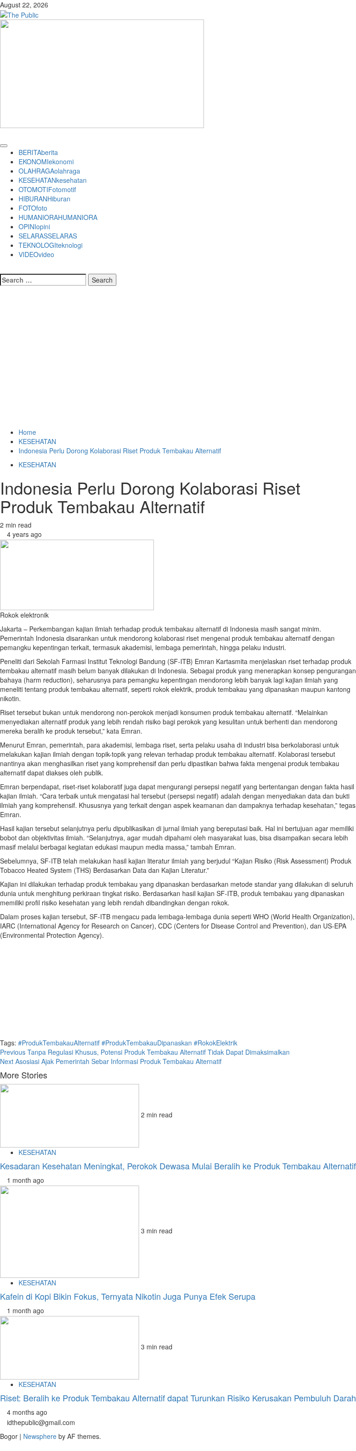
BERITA (38, 152)
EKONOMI (46, 161)
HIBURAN (44, 198)
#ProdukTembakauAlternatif (59, 1042)
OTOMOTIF (47, 189)
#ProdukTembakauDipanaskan (147, 1042)
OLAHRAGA (49, 170)
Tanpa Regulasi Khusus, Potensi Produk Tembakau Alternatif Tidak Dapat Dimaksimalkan (145, 1052)
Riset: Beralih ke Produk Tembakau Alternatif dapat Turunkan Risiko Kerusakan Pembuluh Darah (178, 1398)
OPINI (34, 226)
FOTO (33, 208)
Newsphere (40, 1436)
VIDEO (36, 254)
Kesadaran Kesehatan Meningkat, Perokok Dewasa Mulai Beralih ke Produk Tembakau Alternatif (178, 1166)
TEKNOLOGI (51, 245)
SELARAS (48, 235)
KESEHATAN (53, 180)
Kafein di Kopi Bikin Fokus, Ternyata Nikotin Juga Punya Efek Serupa (127, 1296)
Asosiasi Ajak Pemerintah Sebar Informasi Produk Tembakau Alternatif (111, 1061)
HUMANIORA (58, 217)
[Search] (2, 268)
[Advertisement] (178, 358)
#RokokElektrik (215, 1042)
